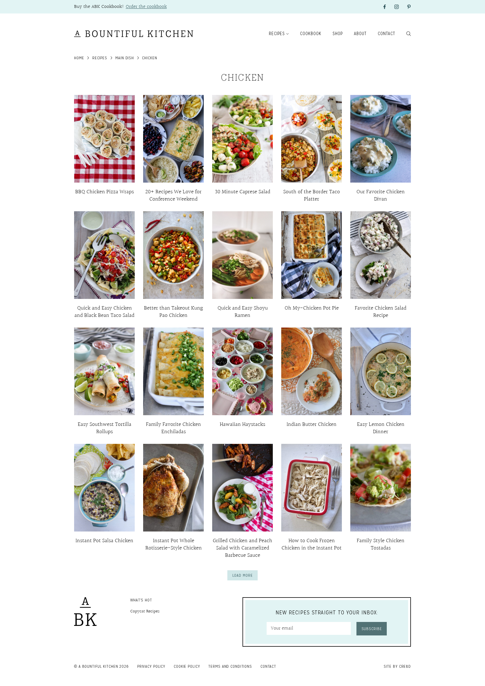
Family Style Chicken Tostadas (380, 544)
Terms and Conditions (230, 666)
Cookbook (310, 34)
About (360, 34)
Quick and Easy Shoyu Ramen (243, 312)
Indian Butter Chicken (312, 424)
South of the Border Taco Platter (311, 195)
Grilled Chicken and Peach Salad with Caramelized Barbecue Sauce (242, 548)
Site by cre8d (397, 666)
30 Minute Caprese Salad (242, 191)
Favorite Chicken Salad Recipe (380, 312)
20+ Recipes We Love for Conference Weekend (173, 195)
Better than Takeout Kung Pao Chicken (173, 312)
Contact (386, 34)
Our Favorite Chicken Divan (380, 195)
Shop (338, 34)
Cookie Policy (187, 666)
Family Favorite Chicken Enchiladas (173, 428)
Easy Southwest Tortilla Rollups (104, 428)
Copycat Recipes (145, 611)
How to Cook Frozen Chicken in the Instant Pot (312, 544)
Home (79, 57)
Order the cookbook (146, 7)
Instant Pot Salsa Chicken (104, 540)
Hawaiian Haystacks (242, 424)
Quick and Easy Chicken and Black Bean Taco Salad (104, 312)
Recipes (277, 34)
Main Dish (124, 57)
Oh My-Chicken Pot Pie (312, 308)
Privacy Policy (151, 666)
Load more (242, 575)
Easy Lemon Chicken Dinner (380, 428)
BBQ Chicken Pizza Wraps (104, 191)
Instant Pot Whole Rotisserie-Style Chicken (173, 544)
